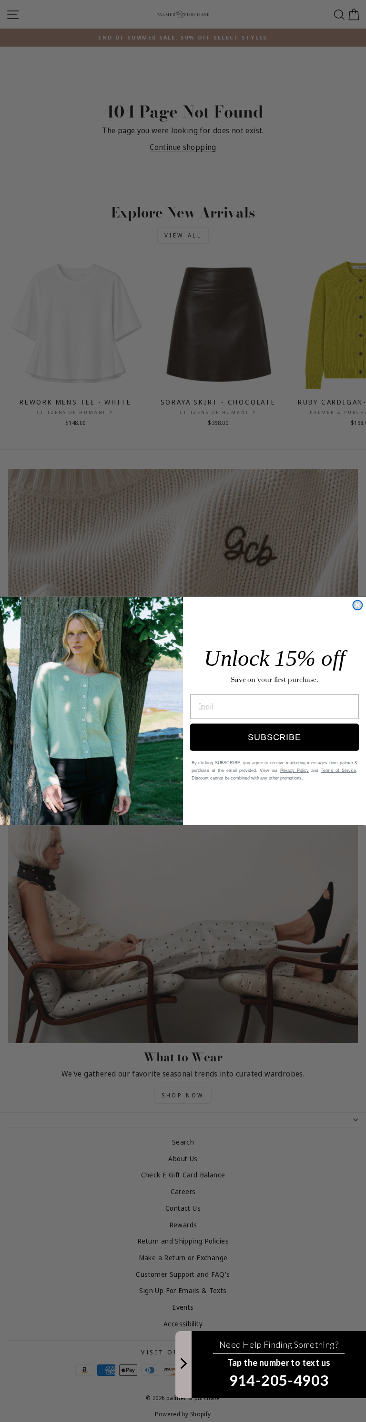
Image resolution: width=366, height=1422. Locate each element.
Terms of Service (338, 771)
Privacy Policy (294, 771)
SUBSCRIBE (274, 737)
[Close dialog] (357, 605)
